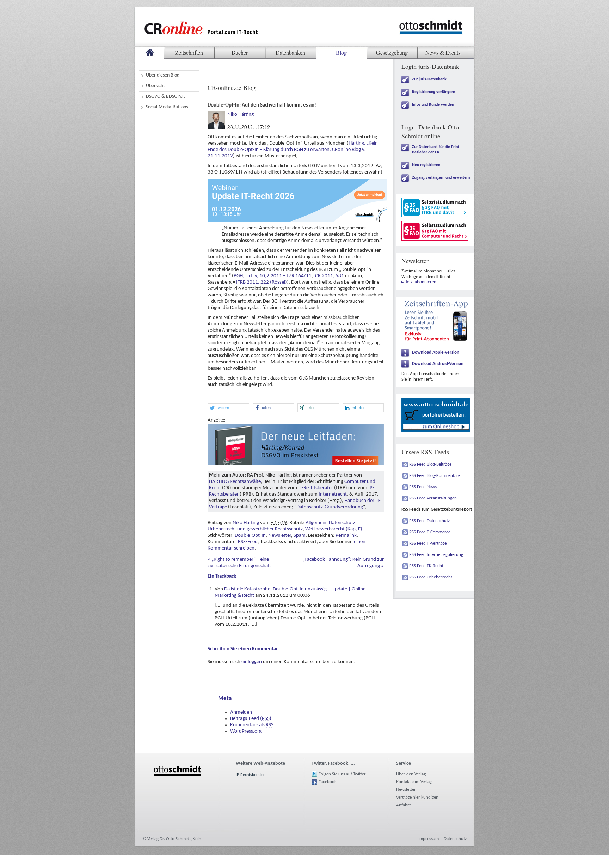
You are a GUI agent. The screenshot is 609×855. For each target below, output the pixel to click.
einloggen (251, 662)
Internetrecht (333, 494)
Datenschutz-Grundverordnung (329, 507)
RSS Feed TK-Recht (426, 566)
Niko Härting (240, 114)
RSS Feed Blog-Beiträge (430, 464)
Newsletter (279, 535)
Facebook (328, 782)
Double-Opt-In (250, 535)
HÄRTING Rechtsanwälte (235, 481)
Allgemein (316, 523)
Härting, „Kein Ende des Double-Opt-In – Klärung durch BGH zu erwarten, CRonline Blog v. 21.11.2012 (293, 150)
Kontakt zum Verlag (414, 782)
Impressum (428, 839)
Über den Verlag (411, 774)
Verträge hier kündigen (417, 797)
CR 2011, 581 (329, 276)
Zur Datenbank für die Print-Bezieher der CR (436, 149)
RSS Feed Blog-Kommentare (434, 475)
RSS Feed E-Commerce (429, 532)
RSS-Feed (248, 542)
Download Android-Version (437, 364)
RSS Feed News (423, 487)
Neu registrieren (426, 165)
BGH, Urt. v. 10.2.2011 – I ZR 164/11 (273, 276)
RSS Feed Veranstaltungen (433, 498)
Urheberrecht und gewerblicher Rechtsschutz (255, 529)
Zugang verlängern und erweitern (441, 178)
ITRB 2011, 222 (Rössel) (261, 282)
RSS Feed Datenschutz (429, 521)
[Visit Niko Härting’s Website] (216, 114)
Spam (300, 535)
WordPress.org (246, 731)
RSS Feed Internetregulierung (436, 554)
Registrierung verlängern (433, 92)
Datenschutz (342, 523)
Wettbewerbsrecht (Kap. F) (333, 529)
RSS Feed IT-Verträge (428, 543)
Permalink (346, 535)
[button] (228, 407)
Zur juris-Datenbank (429, 79)
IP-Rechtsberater (250, 775)
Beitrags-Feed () (250, 718)
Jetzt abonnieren (421, 282)
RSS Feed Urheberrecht (430, 577)
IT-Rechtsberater (315, 488)
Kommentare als (251, 725)
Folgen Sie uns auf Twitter (342, 774)
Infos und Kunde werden (433, 105)
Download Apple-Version (435, 352)
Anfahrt (403, 805)
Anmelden (241, 712)
